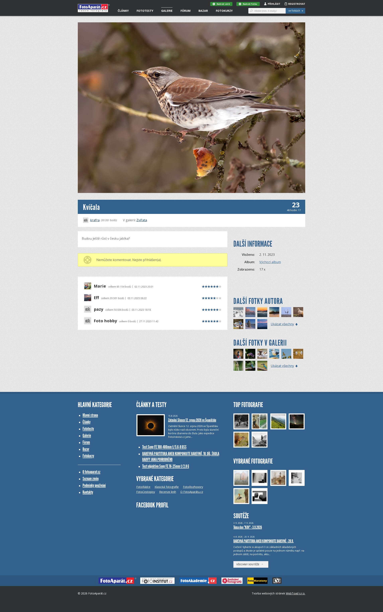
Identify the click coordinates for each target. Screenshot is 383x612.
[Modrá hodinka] (262, 312)
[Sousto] (298, 312)
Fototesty (145, 11)
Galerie (167, 11)
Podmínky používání (94, 485)
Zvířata (141, 220)
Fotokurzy (224, 11)
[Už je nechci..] (238, 324)
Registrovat (296, 4)
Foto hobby (105, 320)
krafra (95, 220)
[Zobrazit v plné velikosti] (191, 107)
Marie (100, 286)
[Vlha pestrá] (286, 354)
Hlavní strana (90, 415)
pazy (98, 309)
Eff (96, 297)
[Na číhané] (262, 366)
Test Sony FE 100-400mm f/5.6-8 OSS (164, 447)
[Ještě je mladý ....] (250, 366)
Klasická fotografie (167, 487)
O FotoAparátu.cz (191, 492)
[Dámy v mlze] (286, 312)
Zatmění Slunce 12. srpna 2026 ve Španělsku (192, 420)
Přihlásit (274, 4)
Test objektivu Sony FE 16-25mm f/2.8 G (165, 466)
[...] (262, 354)
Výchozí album (270, 262)
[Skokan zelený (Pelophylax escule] (298, 354)
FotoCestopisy (145, 492)
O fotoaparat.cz (91, 472)
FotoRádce (143, 487)
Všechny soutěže (248, 564)
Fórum (186, 11)
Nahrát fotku (250, 4)
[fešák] (274, 354)
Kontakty (88, 492)
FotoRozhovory (193, 487)
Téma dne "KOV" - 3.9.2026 (247, 527)
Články (123, 11)
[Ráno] (274, 312)
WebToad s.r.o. (295, 593)
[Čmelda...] (250, 354)
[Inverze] (250, 324)
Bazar (203, 11)
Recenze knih (167, 492)
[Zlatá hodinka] (250, 312)
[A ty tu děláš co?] (238, 366)
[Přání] (238, 312)
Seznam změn (91, 478)
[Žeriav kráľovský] (238, 354)
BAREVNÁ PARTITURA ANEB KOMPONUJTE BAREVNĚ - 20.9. (263, 541)
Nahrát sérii (223, 4)
